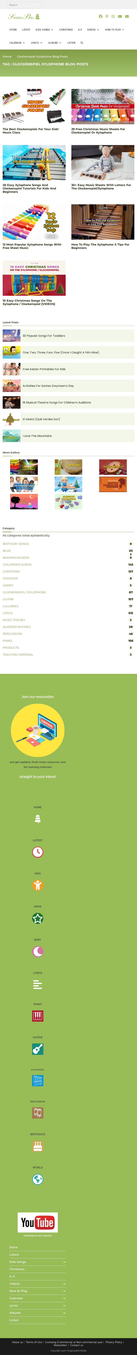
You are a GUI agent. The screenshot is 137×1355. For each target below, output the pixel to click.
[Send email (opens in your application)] (128, 16)
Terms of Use (34, 1342)
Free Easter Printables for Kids (44, 369)
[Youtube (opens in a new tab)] (121, 16)
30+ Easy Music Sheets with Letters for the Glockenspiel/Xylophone (101, 186)
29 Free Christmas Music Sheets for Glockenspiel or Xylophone (98, 130)
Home (7, 56)
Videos (14, 1283)
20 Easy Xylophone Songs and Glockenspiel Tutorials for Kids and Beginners (29, 188)
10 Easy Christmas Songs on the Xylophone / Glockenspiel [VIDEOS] (29, 302)
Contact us (76, 1345)
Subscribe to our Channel (38, 1235)
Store (13, 1247)
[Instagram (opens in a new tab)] (114, 16)
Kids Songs (17, 1262)
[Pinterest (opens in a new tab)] (108, 16)
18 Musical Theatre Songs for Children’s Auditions (57, 402)
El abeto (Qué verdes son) (41, 419)
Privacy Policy (114, 1342)
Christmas (16, 1269)
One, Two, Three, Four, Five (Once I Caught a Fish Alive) (61, 352)
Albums (15, 1313)
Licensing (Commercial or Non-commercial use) (73, 1342)
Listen (14, 1320)
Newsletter (60, 1345)
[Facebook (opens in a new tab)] (102, 16)
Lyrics (13, 1305)
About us (17, 1342)
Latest (14, 1254)
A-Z (12, 1276)
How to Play (18, 1291)
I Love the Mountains (37, 436)
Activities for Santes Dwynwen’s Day (48, 386)
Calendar (16, 1298)
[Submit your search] (38, 4)
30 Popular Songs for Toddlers (44, 336)
